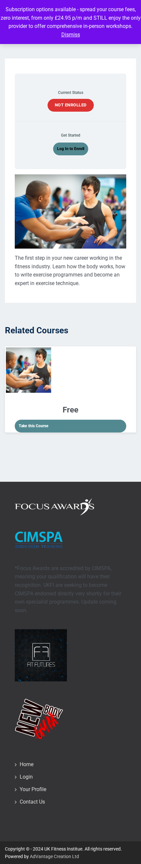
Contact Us (32, 802)
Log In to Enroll (70, 148)
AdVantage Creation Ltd (54, 856)
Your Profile (33, 789)
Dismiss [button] (70, 35)
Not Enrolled (71, 104)
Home (26, 764)
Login (26, 777)
